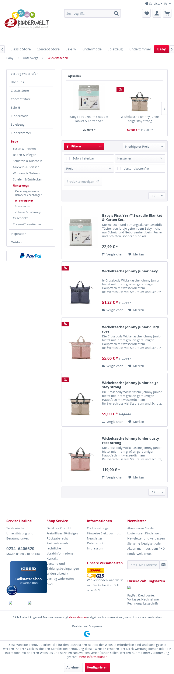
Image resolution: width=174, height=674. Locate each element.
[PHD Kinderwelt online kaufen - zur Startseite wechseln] (26, 26)
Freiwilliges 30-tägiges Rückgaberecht (62, 535)
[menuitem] (92, 13)
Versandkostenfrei (137, 168)
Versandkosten (78, 617)
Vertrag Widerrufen (24, 74)
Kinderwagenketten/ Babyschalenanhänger (28, 193)
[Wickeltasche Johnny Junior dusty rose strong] (81, 455)
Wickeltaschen (24, 200)
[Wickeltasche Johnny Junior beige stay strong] (140, 97)
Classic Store (20, 91)
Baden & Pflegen (24, 155)
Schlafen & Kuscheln (27, 161)
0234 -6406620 (20, 548)
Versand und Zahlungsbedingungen (63, 566)
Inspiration (18, 234)
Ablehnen (73, 667)
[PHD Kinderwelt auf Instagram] (35, 603)
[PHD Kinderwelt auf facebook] (16, 603)
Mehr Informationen (93, 657)
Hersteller (124, 158)
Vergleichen (114, 254)
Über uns (17, 82)
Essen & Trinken (24, 149)
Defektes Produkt (59, 528)
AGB (50, 584)
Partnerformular (58, 543)
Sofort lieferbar (83, 158)
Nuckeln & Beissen (26, 167)
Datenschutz (96, 543)
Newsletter (94, 538)
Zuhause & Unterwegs (28, 212)
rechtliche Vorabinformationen (61, 550)
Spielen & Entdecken (27, 179)
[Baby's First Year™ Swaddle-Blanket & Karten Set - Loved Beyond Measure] (89, 97)
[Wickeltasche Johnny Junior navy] (81, 288)
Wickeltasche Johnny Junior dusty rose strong (130, 440)
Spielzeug (18, 124)
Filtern (75, 146)
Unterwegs (21, 185)
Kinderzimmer (21, 133)
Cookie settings (97, 528)
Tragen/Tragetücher (27, 224)
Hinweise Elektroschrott (104, 533)
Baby (14, 141)
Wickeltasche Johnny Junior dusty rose (130, 329)
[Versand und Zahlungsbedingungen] (106, 573)
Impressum (95, 548)
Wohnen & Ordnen (26, 173)
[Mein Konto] (157, 13)
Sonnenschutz (23, 206)
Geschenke (20, 218)
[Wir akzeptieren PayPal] (31, 256)
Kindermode (19, 116)
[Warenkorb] (167, 13)
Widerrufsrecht (57, 573)
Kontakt (52, 558)
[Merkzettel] (146, 13)
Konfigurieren (97, 667)
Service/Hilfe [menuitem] (158, 3)
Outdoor (17, 242)
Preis (69, 168)
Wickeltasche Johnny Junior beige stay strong (140, 119)
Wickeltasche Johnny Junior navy (130, 271)
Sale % (15, 107)
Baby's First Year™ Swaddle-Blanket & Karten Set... (89, 119)
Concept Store (21, 99)
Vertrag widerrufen (60, 579)
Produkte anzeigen (80, 181)
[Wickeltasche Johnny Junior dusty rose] (81, 344)
